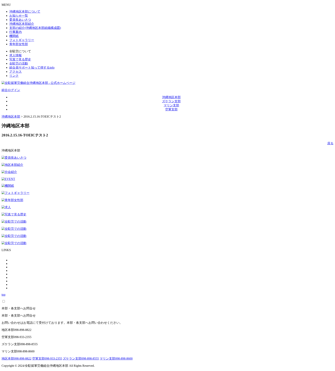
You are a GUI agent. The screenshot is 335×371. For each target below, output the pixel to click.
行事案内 (15, 32)
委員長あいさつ (20, 19)
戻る (330, 143)
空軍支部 (171, 109)
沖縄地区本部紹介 (21, 23)
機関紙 (14, 36)
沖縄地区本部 (171, 97)
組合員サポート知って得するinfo (31, 67)
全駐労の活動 (18, 63)
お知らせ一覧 (18, 15)
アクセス (15, 71)
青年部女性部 (18, 44)
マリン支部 (171, 105)
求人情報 (15, 55)
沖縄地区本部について (24, 11)
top (3, 294)
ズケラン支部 (171, 101)
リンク (14, 75)
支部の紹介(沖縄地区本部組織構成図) (35, 27)
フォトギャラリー (21, 40)
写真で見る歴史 (20, 59)
